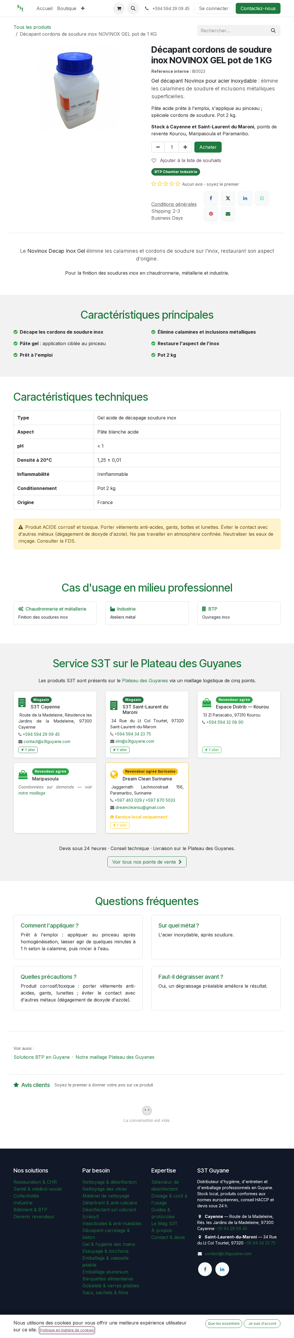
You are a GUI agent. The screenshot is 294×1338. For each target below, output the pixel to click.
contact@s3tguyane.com (47, 741)
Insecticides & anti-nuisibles (112, 1223)
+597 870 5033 (160, 800)
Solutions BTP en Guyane (41, 1057)
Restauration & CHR (35, 1182)
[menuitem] (44, 8)
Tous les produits (32, 27)
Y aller (30, 750)
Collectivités (26, 1196)
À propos (161, 1230)
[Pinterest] (211, 214)
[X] (228, 198)
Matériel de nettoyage (105, 1196)
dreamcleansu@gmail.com (140, 807)
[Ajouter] (185, 147)
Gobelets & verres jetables (110, 1285)
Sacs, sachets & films (105, 1292)
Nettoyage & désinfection (109, 1182)
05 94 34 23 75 (261, 1242)
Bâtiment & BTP (30, 1209)
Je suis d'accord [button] (262, 1323)
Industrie (22, 1203)
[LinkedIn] (245, 198)
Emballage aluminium (105, 1272)
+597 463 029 (128, 800)
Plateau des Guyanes (145, 680)
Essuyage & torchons (105, 1251)
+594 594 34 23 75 (133, 733)
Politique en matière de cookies (67, 1330)
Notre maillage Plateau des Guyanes (115, 1057)
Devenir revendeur (34, 1216)
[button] (133, 8)
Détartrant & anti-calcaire (109, 1203)
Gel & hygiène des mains (108, 1244)
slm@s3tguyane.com (134, 741)
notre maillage (31, 792)
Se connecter (214, 8)
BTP (212, 609)
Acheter (208, 147)
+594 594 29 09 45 (41, 734)
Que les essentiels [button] (224, 1323)
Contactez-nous (258, 8)
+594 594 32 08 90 (224, 722)
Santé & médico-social (37, 1189)
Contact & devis (168, 1237)
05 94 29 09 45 (232, 1228)
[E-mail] (228, 214)
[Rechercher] (273, 30)
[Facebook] (211, 198)
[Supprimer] (158, 147)
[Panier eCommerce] (119, 8)
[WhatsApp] (262, 198)
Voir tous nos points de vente (144, 862)
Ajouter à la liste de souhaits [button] (189, 160)
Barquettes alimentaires (107, 1279)
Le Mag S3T (164, 1223)
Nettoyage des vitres (104, 1189)
